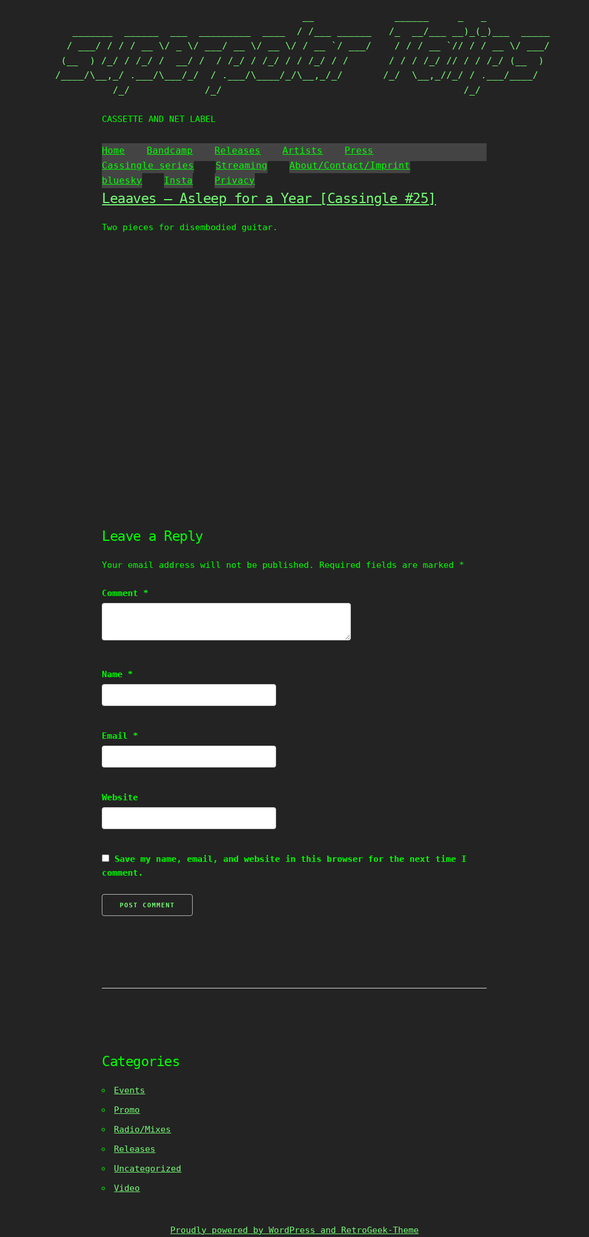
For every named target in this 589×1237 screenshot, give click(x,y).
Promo (127, 1110)
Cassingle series (148, 165)
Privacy (235, 180)
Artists (302, 150)
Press (359, 150)
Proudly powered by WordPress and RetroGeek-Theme (294, 1230)
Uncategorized (147, 1168)
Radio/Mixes (142, 1129)
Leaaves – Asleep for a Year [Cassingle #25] (269, 198)
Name (117, 674)
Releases (238, 150)
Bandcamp (170, 150)
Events (129, 1090)
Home (113, 150)
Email (120, 736)
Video (127, 1188)
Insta (178, 180)
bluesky (122, 180)
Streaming (241, 165)
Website (120, 797)
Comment (125, 593)
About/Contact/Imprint (349, 165)
